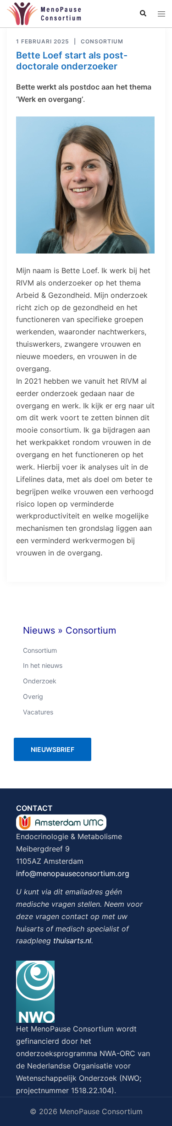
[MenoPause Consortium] (44, 12)
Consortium (102, 41)
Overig (33, 696)
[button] (142, 13)
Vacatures (38, 712)
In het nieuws (42, 665)
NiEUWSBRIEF (52, 749)
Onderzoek (39, 681)
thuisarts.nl (72, 940)
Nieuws (39, 630)
